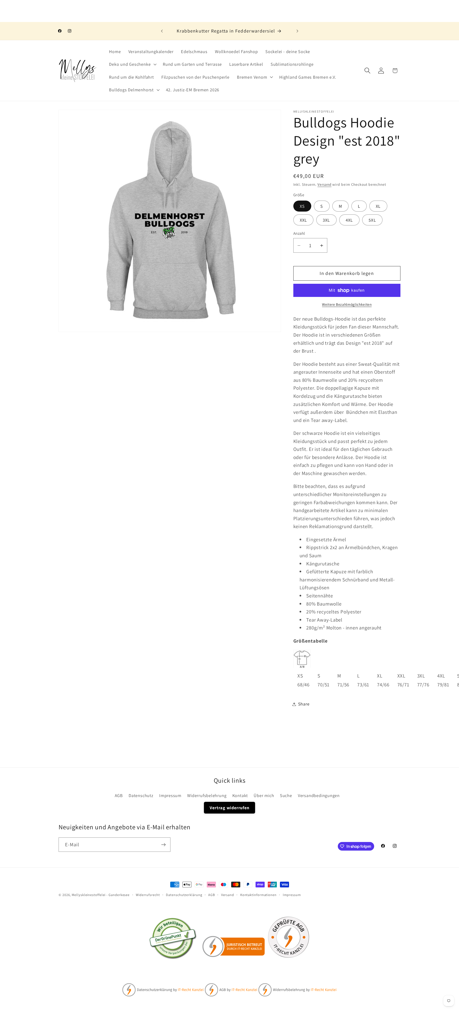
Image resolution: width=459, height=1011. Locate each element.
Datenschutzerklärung (184, 894)
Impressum (170, 795)
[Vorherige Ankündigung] (162, 31)
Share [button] (304, 704)
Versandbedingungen (319, 795)
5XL (372, 220)
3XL (326, 220)
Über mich (264, 795)
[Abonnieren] (163, 844)
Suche (286, 795)
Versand (324, 184)
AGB (119, 795)
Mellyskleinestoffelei (88, 894)
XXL (303, 220)
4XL (349, 220)
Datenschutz (141, 795)
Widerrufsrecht (148, 894)
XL (378, 206)
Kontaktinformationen (258, 894)
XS (302, 206)
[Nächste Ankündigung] (297, 31)
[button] (132, 64)
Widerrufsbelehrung (206, 795)
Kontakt (240, 795)
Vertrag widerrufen (229, 807)
